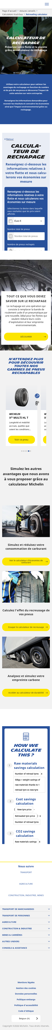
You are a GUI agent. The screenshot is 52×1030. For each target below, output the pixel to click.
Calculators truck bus (12, 14)
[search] (40, 4)
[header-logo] (13, 4)
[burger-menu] (47, 4)
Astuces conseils (27, 10)
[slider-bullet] (21, 451)
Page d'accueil (9, 10)
